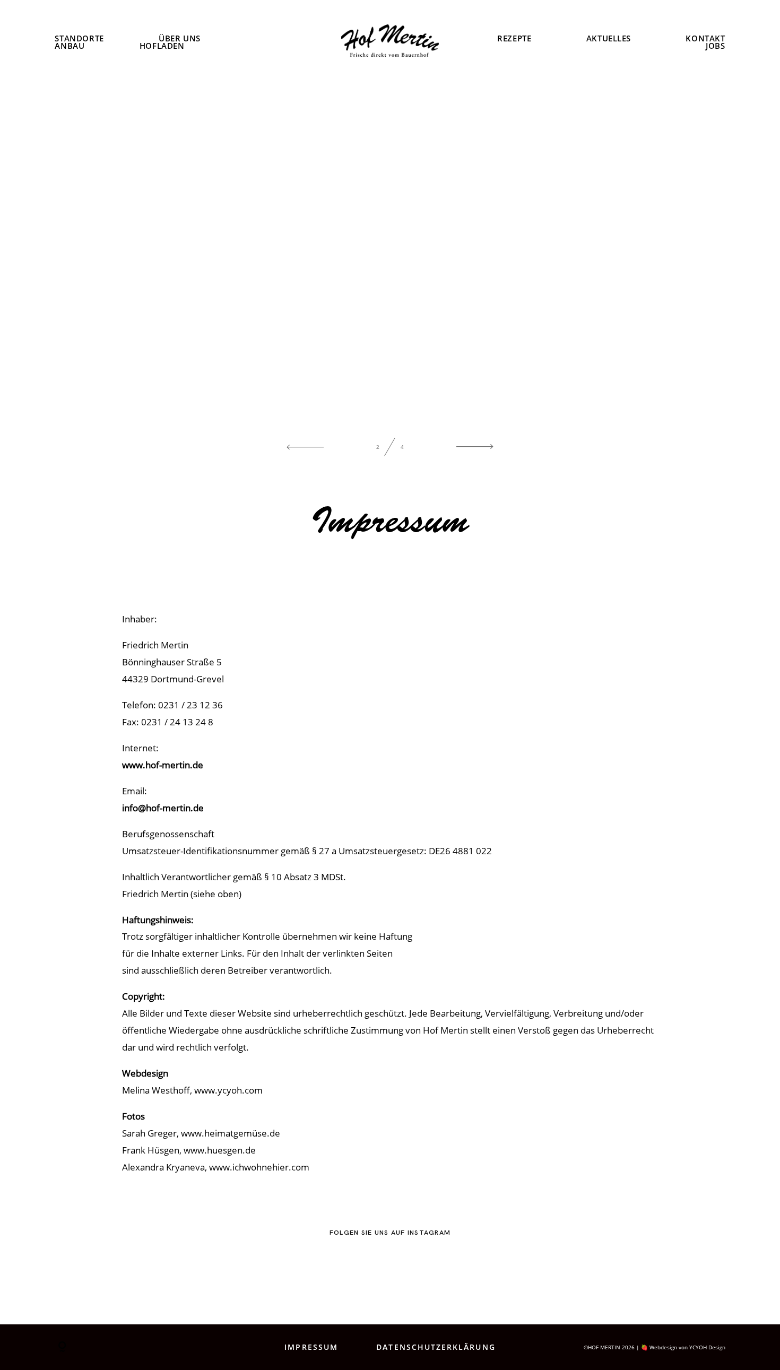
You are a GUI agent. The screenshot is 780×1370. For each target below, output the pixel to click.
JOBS (715, 46)
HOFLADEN (162, 46)
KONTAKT (705, 38)
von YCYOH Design (702, 1347)
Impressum (311, 1347)
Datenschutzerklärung (435, 1347)
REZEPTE (514, 38)
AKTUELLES (608, 38)
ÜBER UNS (180, 38)
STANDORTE (79, 38)
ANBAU (69, 46)
